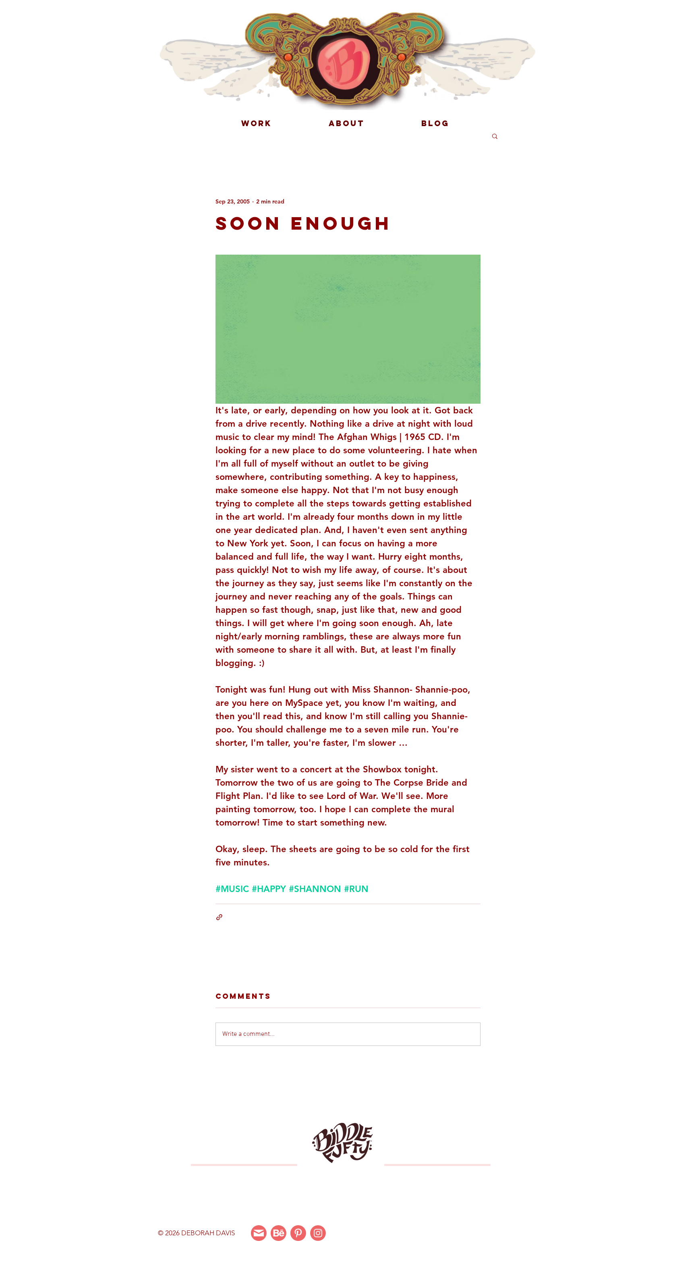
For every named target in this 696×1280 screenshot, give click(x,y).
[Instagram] (318, 1233)
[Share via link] (219, 917)
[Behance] (278, 1233)
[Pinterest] (298, 1233)
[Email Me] (259, 1233)
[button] (495, 136)
